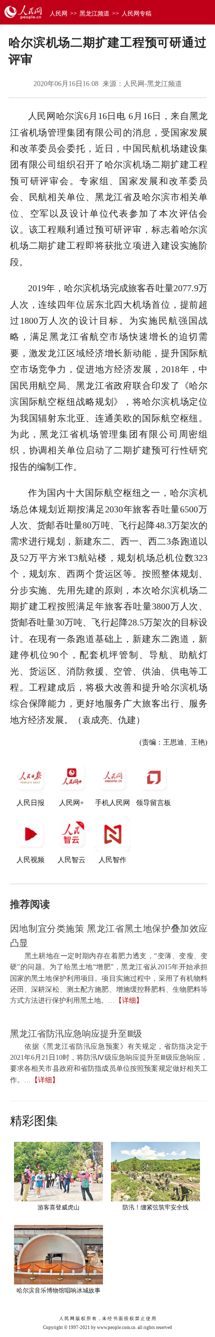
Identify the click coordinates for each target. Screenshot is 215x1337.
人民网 (59, 13)
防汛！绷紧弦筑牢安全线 (155, 1207)
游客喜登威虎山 (59, 1207)
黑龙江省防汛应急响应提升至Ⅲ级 (76, 1034)
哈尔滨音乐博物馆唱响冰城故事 (58, 1290)
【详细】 (129, 1000)
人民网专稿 (137, 13)
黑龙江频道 (95, 13)
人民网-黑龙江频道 (153, 84)
